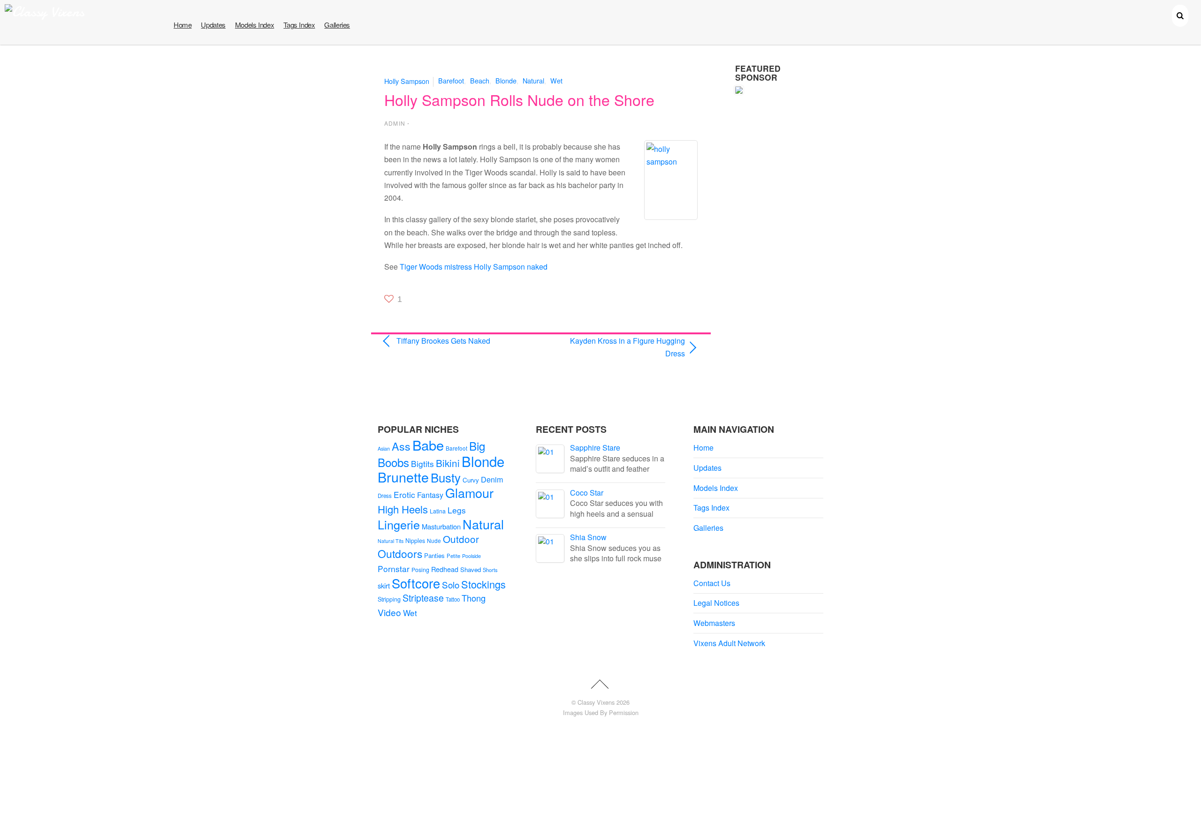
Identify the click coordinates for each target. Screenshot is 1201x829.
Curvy (471, 479)
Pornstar (394, 568)
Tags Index (299, 25)
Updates (213, 25)
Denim (492, 479)
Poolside (471, 555)
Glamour (469, 492)
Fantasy (430, 495)
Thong (474, 598)
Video (389, 612)
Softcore (416, 583)
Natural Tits (390, 540)
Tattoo (453, 599)
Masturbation (441, 526)
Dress (385, 495)
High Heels (403, 509)
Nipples (415, 540)
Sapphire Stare (595, 447)
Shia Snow (588, 537)
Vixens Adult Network (729, 643)
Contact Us (711, 583)
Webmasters (714, 623)
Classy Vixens (596, 702)
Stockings (483, 584)
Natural (533, 80)
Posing (420, 569)
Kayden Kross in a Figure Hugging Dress (617, 347)
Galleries (337, 25)
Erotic (404, 494)
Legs (457, 510)
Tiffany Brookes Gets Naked (443, 340)
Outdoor (461, 539)
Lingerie (399, 524)
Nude (434, 540)
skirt (384, 585)
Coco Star (586, 492)
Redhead (444, 569)
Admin (394, 123)
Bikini (448, 463)
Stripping (389, 599)
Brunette (403, 476)
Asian (384, 448)
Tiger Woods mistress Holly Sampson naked (473, 266)
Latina (438, 511)
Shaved (470, 569)
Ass (401, 446)
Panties (434, 555)
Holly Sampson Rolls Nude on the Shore (519, 99)
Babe (428, 444)
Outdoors (400, 553)
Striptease (423, 597)
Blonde (506, 80)
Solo (450, 584)
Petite (453, 555)
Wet (556, 80)
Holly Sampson (406, 80)
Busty (446, 477)
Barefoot (451, 80)
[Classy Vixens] (44, 12)
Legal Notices (716, 602)
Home (182, 25)
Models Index (254, 25)
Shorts (490, 569)
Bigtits (422, 463)
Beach (479, 80)
